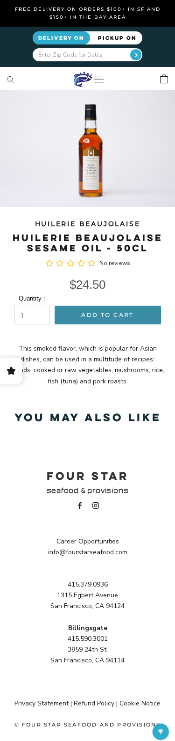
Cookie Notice (140, 703)
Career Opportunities (87, 541)
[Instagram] (95, 505)
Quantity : (32, 298)
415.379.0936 (88, 584)
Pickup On (117, 37)
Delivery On (61, 37)
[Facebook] (80, 505)
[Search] (10, 78)
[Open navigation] (99, 78)
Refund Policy (94, 703)
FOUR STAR (88, 475)
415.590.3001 (88, 638)
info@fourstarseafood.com (87, 552)
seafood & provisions (88, 490)
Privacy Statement (41, 703)
